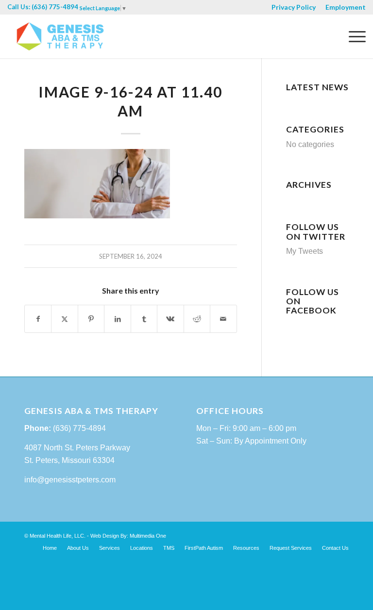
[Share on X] (64, 318)
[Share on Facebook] (38, 318)
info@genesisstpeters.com (70, 480)
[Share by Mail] (223, 318)
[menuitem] (294, 7)
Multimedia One (148, 536)
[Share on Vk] (170, 318)
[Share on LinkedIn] (117, 318)
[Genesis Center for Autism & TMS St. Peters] (60, 36)
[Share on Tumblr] (144, 318)
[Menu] (352, 36)
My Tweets (304, 251)
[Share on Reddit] (197, 318)
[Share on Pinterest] (91, 318)
